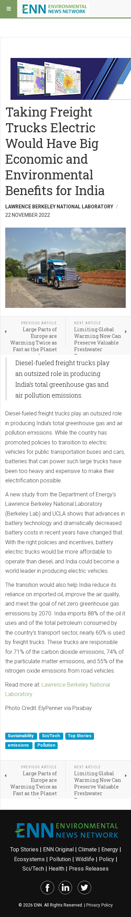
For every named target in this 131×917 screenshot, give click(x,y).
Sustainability (21, 735)
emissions (19, 745)
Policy (106, 859)
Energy (109, 849)
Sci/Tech (51, 735)
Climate (87, 849)
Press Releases (89, 868)
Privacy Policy (99, 905)
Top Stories (80, 735)
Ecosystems (29, 859)
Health (56, 868)
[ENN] (55, 8)
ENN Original (58, 849)
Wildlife (84, 859)
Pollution (46, 745)
